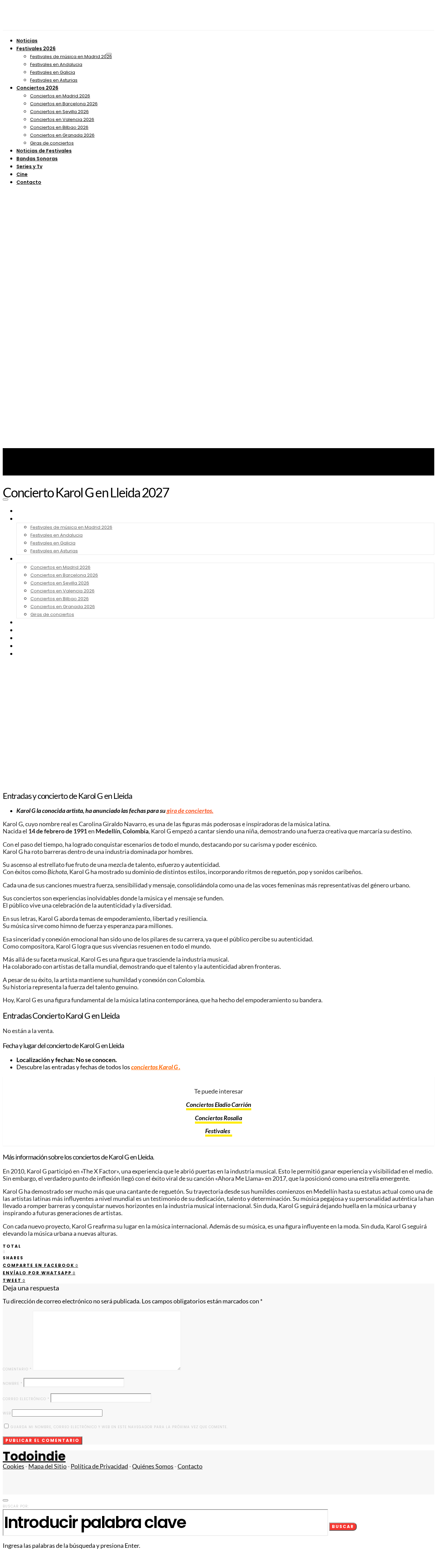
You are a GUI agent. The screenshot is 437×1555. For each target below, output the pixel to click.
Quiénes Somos (152, 1466)
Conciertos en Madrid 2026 (60, 96)
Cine (22, 174)
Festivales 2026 (36, 48)
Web (7, 1413)
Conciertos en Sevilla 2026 (59, 111)
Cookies (13, 1466)
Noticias (27, 40)
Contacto (28, 182)
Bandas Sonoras (37, 158)
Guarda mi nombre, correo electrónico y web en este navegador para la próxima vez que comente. (119, 1427)
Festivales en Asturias (53, 80)
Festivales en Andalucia (56, 64)
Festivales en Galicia (52, 72)
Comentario (17, 1369)
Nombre (13, 1383)
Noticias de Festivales (44, 150)
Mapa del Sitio (47, 1466)
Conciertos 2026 (37, 87)
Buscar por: (16, 1506)
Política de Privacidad (99, 1466)
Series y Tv (29, 166)
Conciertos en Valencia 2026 (62, 119)
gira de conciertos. (190, 810)
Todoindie (34, 1456)
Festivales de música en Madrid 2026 (71, 56)
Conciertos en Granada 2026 (62, 135)
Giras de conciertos (52, 143)
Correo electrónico (26, 1399)
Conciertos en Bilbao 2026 (59, 127)
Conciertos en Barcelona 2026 (64, 103)
